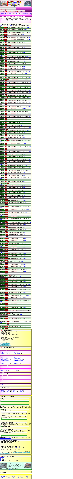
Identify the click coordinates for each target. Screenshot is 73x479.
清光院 (3, 149)
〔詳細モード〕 (2, 25)
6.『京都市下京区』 (14, 11)
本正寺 (4, 279)
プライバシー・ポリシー (3, 469)
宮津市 (3, 377)
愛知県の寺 (21, 391)
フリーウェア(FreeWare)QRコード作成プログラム (15, 459)
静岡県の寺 (14, 391)
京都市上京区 (18, 359)
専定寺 (3, 170)
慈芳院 (3, 95)
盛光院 (3, 154)
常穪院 (3, 119)
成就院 (3, 135)
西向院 (3, 158)
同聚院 (3, 232)
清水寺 (3, 153)
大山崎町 (17, 353)
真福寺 (3, 132)
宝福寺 (4, 260)
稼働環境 (9, 469)
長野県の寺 (2, 391)
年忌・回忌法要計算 (8, 477)
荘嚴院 (3, 185)
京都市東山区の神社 (25, 13)
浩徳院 (3, 85)
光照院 (3, 77)
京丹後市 (4, 358)
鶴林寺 (3, 222)
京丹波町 (17, 358)
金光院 (3, 61)
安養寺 (3, 29)
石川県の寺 (8, 390)
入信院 (4, 245)
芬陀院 (4, 328)
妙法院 (4, 286)
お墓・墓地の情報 (26, 476)
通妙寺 (3, 221)
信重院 (3, 127)
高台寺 (3, 90)
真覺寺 (3, 130)
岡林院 (3, 44)
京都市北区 (5, 360)
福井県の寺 (14, 390)
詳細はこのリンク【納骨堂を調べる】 (5, 438)
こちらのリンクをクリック (17, 447)
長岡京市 (4, 370)
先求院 (3, 167)
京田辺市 (17, 357)
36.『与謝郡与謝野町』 (21, 11)
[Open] (6, 27)
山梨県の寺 (21, 390)
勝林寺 (3, 108)
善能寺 (3, 175)
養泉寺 (4, 292)
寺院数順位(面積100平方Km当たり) (5, 345)
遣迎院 (3, 73)
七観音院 (3, 97)
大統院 (4, 206)
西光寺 (3, 156)
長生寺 (3, 218)
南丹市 (16, 370)
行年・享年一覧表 (26, 477)
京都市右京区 (5, 359)
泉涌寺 (3, 172)
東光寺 (3, 227)
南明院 (4, 240)
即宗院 (3, 187)
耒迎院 (4, 326)
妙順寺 (4, 284)
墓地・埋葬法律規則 (20, 477)
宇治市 (15, 352)
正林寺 (3, 146)
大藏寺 (4, 202)
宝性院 (4, 255)
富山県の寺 (2, 390)
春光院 (3, 106)
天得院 (3, 224)
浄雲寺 (3, 122)
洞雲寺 (3, 234)
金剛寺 (3, 63)
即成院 (3, 189)
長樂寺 (4, 216)
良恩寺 (4, 303)
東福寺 (3, 229)
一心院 (3, 32)
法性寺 (4, 271)
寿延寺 (3, 100)
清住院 (3, 151)
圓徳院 (3, 39)
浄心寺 (3, 124)
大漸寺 (4, 200)
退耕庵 (3, 197)
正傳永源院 (3, 140)
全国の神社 (10, 13)
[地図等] (28, 27)
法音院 (4, 264)
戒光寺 (3, 47)
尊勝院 (3, 192)
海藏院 (3, 49)
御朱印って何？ (14, 476)
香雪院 (3, 87)
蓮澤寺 (4, 318)
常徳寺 (3, 118)
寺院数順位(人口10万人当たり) (4, 344)
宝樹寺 (4, 253)
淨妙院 (3, 125)
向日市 (16, 377)
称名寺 (3, 111)
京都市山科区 (5, 363)
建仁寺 (3, 71)
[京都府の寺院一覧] (9, 25)
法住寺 (4, 269)
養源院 (4, 289)
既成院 (3, 56)
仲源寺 (4, 214)
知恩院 (4, 209)
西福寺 (3, 159)
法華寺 (4, 266)
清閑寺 (3, 148)
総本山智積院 (4, 183)
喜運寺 (3, 54)
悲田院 (4, 249)
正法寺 (3, 143)
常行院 (3, 116)
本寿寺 (4, 278)
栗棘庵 (3, 66)
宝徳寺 (4, 258)
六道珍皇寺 (4, 321)
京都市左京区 (18, 360)
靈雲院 (4, 307)
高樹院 (3, 89)
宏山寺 (3, 84)
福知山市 (4, 373)
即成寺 (3, 190)
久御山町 (17, 363)
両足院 (4, 300)
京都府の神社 (17, 13)
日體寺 (4, 243)
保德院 (4, 251)
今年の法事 (7, 476)
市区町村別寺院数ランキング (4, 343)
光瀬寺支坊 (3, 79)
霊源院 (4, 309)
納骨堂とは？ (13, 477)
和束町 (3, 384)
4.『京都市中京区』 (9, 11)
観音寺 (3, 50)
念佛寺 (4, 247)
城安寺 (3, 113)
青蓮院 (3, 165)
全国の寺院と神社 (3, 13)
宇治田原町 (5, 353)
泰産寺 (3, 195)
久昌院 (3, 58)
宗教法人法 (1, 477)
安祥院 (3, 27)
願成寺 (3, 52)
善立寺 (3, 177)
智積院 (4, 212)
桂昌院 (3, 68)
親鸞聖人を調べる (2, 476)
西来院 (3, 161)
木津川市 (3, 357)
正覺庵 (3, 137)
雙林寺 (3, 181)
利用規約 (12, 469)
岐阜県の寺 (8, 391)
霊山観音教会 (5, 313)
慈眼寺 (3, 92)
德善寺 (4, 238)
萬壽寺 (4, 281)
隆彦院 (4, 295)
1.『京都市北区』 (3, 11)
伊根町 (3, 352)
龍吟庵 (4, 297)
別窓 (9, 343)
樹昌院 (3, 102)
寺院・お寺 (19, 476)
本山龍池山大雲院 (5, 275)
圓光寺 (3, 37)
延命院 (3, 42)
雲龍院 (3, 34)
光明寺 (3, 82)
